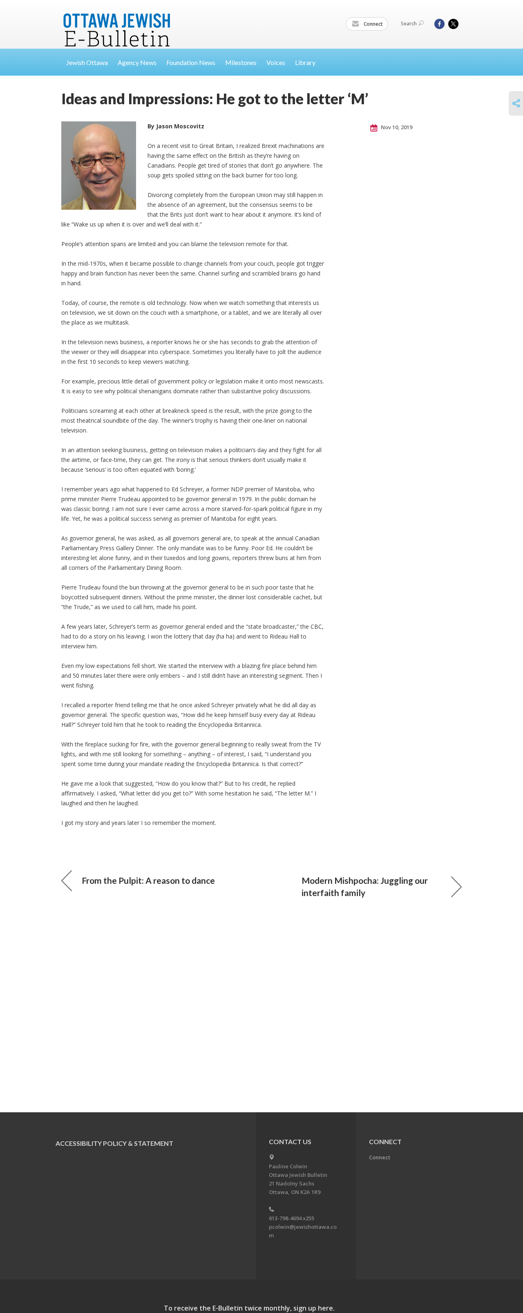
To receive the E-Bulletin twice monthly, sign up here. (249, 1308)
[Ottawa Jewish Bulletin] (117, 20)
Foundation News (190, 62)
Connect (372, 23)
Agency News (137, 62)
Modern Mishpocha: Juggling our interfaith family (365, 886)
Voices (275, 62)
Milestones (241, 62)
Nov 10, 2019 (396, 127)
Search (409, 23)
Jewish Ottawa (87, 62)
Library (305, 62)
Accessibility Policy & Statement (114, 1143)
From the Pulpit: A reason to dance (148, 880)
